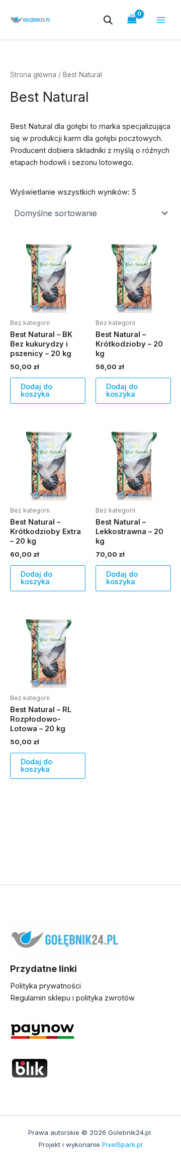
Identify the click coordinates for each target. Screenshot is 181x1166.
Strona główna (33, 75)
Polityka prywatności (45, 985)
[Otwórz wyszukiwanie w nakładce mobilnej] (108, 20)
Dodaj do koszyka (36, 390)
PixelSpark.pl (122, 1144)
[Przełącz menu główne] (161, 20)
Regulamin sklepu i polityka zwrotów (72, 998)
